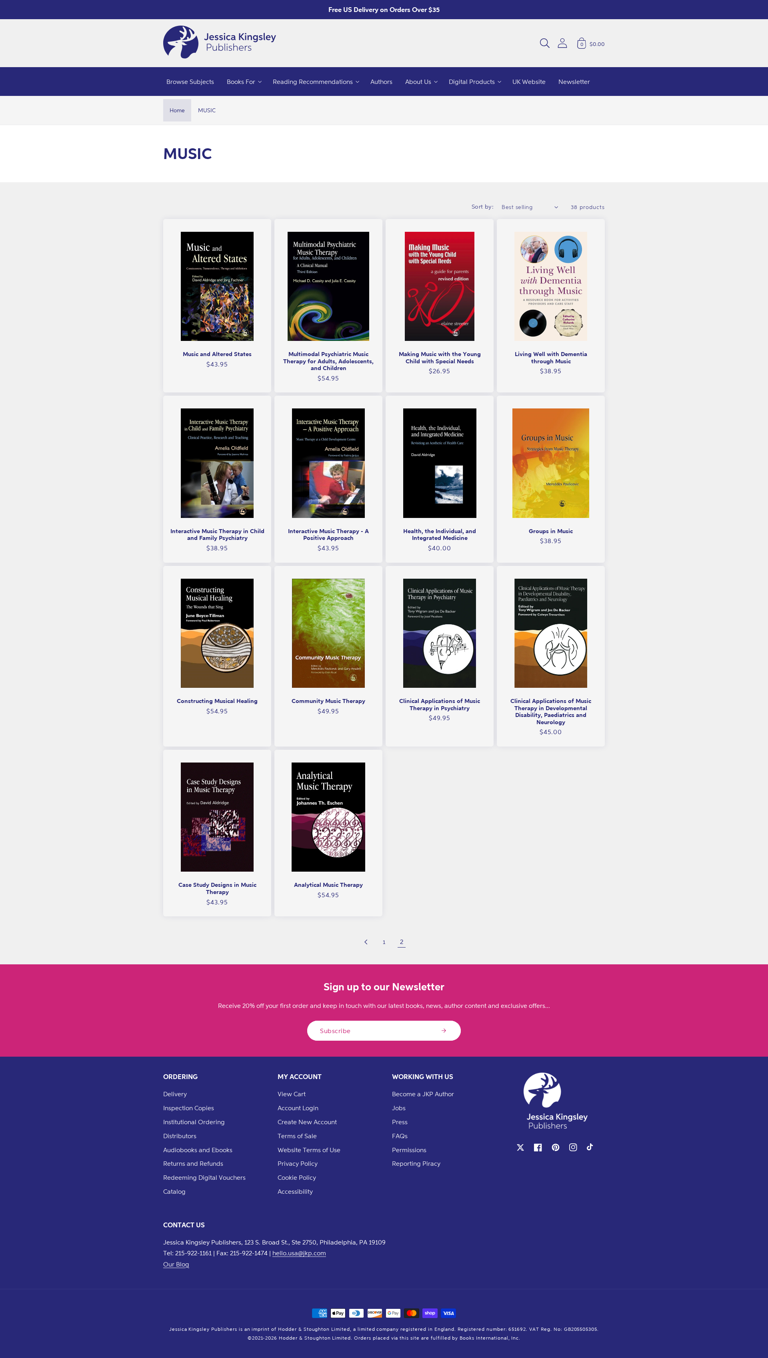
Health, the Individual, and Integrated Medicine (439, 535)
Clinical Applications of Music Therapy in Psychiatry (439, 704)
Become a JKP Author (423, 1093)
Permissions (409, 1149)
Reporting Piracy (416, 1163)
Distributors (179, 1135)
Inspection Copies (188, 1107)
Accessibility (295, 1191)
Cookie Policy (297, 1177)
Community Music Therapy (328, 700)
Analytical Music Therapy (328, 884)
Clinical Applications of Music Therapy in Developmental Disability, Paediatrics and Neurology (550, 711)
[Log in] (562, 43)
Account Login (298, 1107)
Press (400, 1121)
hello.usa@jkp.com (299, 1252)
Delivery (175, 1093)
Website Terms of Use (309, 1149)
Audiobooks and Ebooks (197, 1149)
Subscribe (335, 1030)
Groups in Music (551, 531)
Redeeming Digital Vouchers (204, 1177)
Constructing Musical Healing (217, 700)
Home (177, 110)
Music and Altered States (217, 353)
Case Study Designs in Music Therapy (217, 888)
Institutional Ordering (194, 1121)
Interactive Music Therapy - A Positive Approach (328, 535)
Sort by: (483, 206)
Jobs (399, 1107)
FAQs (400, 1135)
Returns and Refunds (193, 1163)
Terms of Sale (297, 1135)
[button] (544, 43)
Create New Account (307, 1121)
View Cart (292, 1093)
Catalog (174, 1191)
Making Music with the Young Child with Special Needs (440, 357)
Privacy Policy (298, 1163)
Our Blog (176, 1264)
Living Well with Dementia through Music (551, 357)
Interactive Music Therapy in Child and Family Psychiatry (217, 535)
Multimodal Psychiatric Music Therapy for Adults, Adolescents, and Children (328, 360)
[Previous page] (366, 942)
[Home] (219, 43)
